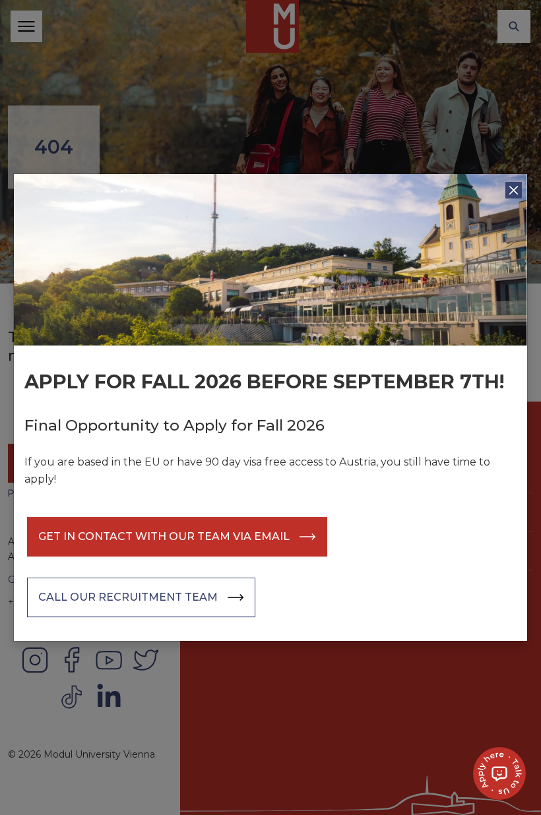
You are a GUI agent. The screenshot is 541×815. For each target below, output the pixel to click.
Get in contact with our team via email (164, 536)
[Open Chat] (499, 773)
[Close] (513, 190)
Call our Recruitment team (128, 597)
